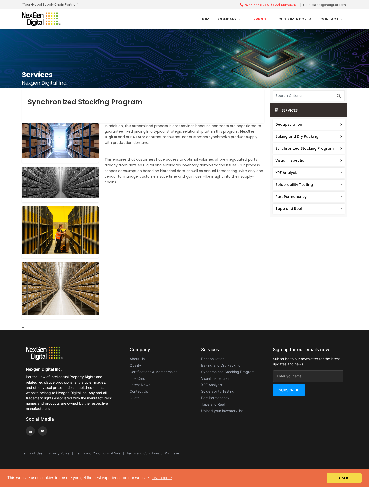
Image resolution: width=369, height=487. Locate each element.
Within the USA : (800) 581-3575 (270, 5)
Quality (135, 365)
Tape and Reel (288, 208)
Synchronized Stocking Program (304, 148)
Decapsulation (288, 124)
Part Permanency (291, 196)
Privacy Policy (59, 453)
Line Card (137, 378)
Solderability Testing (294, 184)
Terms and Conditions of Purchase (153, 453)
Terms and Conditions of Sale (98, 453)
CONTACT (329, 19)
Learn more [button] (162, 478)
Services (258, 19)
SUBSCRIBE (289, 390)
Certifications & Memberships (153, 372)
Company (227, 19)
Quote (135, 398)
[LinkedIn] (30, 431)
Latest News (140, 385)
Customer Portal (295, 19)
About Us (137, 359)
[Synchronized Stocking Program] (60, 143)
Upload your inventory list (222, 411)
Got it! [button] (344, 478)
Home (206, 19)
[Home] (51, 18)
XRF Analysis (286, 172)
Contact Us (139, 391)
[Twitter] (42, 431)
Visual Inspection (291, 160)
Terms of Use (32, 453)
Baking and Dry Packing (296, 136)
